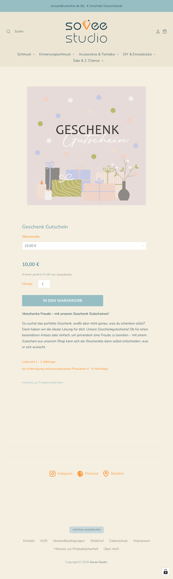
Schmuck (24, 54)
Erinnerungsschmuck (55, 54)
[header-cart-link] (163, 31)
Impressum (141, 540)
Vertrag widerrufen (87, 530)
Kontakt (28, 540)
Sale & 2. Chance (86, 60)
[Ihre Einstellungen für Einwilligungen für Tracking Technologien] (165, 571)
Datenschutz (118, 540)
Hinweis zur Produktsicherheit (76, 549)
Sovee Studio (98, 562)
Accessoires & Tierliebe (97, 54)
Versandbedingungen (69, 540)
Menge (27, 284)
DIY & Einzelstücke (138, 54)
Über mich (111, 549)
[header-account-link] (156, 31)
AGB (43, 540)
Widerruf (97, 540)
